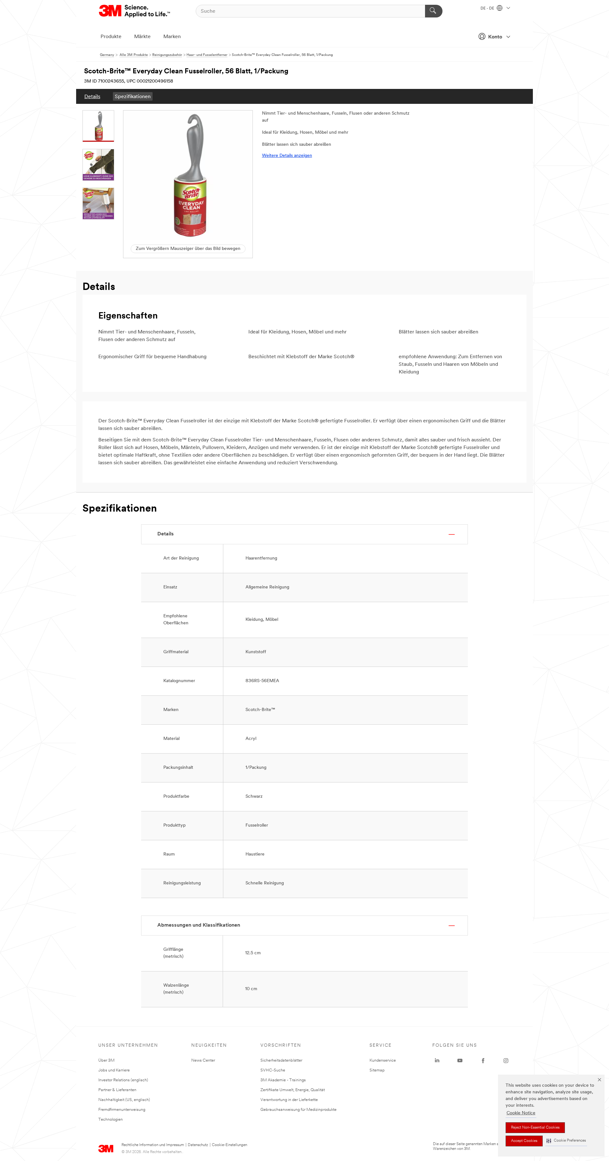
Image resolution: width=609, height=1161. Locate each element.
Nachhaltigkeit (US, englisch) (124, 1100)
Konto (495, 37)
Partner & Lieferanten (117, 1090)
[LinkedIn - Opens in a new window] (437, 1060)
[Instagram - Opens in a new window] (506, 1060)
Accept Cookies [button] (524, 1141)
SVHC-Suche (272, 1070)
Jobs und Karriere (114, 1070)
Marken (172, 36)
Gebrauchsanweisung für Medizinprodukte (298, 1110)
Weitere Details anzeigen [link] (287, 155)
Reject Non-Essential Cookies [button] (535, 1128)
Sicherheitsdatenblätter (281, 1060)
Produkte (111, 36)
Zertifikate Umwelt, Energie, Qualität (292, 1090)
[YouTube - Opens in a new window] (460, 1060)
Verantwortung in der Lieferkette (289, 1100)
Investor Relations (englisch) (123, 1080)
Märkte (142, 36)
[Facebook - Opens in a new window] (483, 1060)
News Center (203, 1060)
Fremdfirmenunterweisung (121, 1110)
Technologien (110, 1119)
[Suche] (433, 11)
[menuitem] (92, 96)
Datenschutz (198, 1145)
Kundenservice (383, 1060)
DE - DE (488, 8)
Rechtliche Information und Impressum (152, 1145)
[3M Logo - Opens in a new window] (135, 11)
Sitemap (377, 1070)
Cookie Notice (521, 1113)
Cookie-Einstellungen (229, 1145)
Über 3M (106, 1060)
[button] (566, 1141)
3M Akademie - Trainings (283, 1080)
